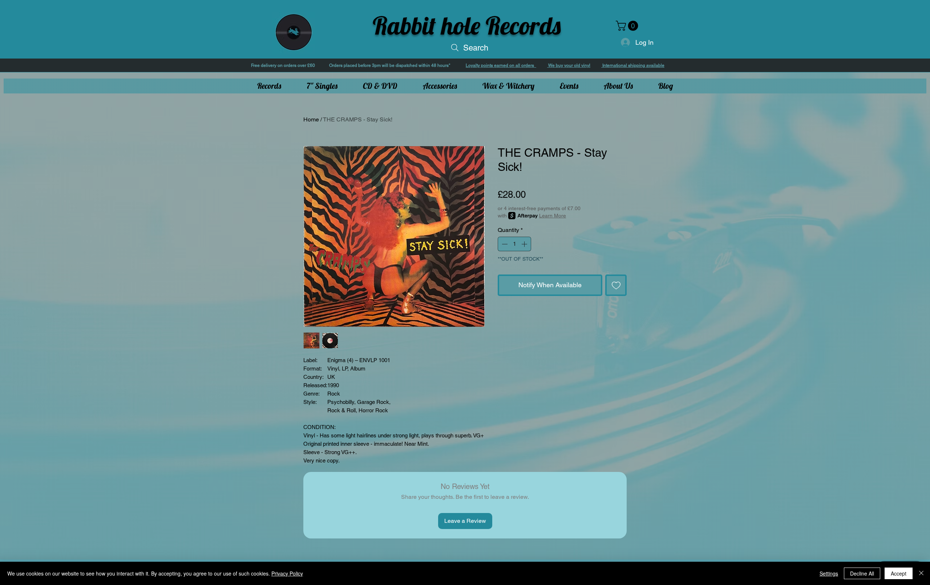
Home (311, 119)
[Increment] (525, 244)
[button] (628, 26)
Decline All (862, 573)
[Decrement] (504, 244)
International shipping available (632, 65)
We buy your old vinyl (568, 65)
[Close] (921, 573)
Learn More (552, 216)
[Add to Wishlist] (616, 285)
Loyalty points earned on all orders (501, 65)
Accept (898, 573)
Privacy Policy (287, 573)
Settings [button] (829, 573)
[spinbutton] (514, 244)
